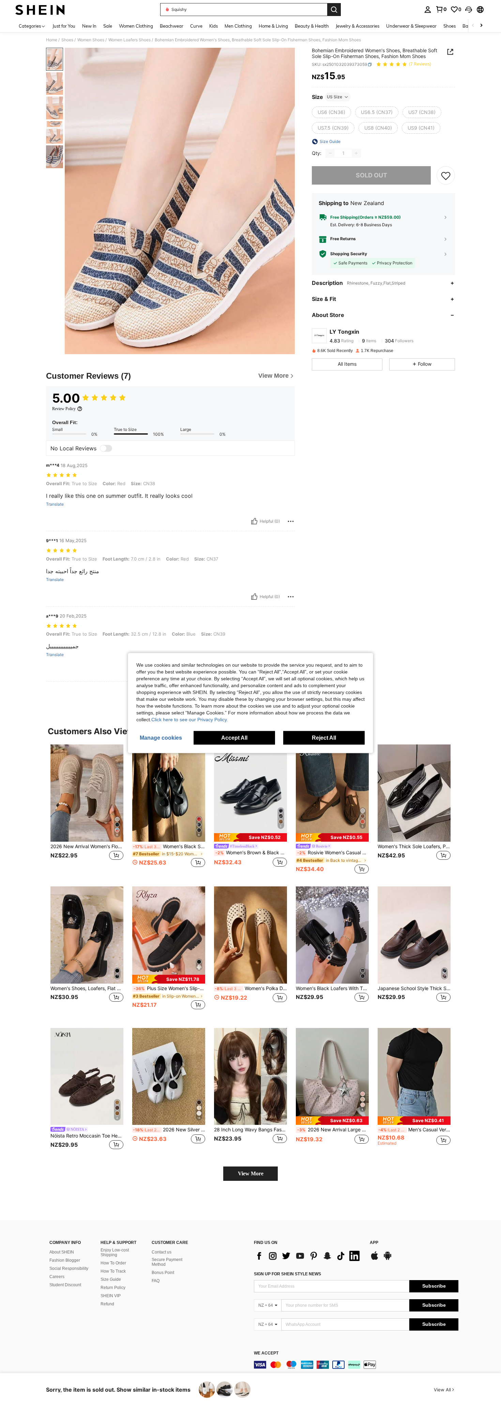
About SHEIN (61, 1252)
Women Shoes (90, 40)
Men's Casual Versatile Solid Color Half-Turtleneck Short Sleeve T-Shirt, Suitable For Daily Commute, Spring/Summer (414, 1129)
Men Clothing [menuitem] (238, 26)
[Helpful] (254, 521)
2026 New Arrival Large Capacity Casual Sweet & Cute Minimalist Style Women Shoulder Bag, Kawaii (333, 1129)
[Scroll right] (481, 25)
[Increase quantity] (356, 153)
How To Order (113, 1263)
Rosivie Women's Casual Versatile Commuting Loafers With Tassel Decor (333, 852)
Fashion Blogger (64, 1260)
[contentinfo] (356, 1365)
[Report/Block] (291, 521)
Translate (55, 504)
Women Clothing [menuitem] (136, 26)
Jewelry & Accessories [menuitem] (357, 26)
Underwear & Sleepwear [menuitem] (411, 26)
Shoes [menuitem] (449, 26)
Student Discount (65, 1284)
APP (374, 1243)
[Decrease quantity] (330, 153)
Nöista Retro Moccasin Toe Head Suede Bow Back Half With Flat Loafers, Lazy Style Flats (86, 1136)
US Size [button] (334, 96)
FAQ (156, 1280)
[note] (250, 837)
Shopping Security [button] (348, 253)
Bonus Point (163, 1272)
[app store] (374, 1259)
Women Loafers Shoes (129, 40)
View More (250, 1173)
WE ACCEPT (266, 1353)
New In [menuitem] (89, 26)
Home (51, 40)
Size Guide (111, 1279)
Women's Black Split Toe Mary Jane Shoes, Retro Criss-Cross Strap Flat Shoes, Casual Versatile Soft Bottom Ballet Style (169, 846)
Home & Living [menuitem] (273, 26)
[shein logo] (40, 9)
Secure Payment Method (167, 1262)
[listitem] (87, 810)
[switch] (106, 448)
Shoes (67, 40)
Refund (107, 1304)
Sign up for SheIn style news (287, 1274)
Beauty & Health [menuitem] (312, 26)
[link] (441, 9)
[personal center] (428, 9)
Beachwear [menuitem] (171, 26)
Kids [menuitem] (213, 26)
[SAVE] (446, 175)
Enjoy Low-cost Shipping (115, 1252)
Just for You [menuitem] (63, 26)
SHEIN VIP (111, 1295)
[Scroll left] (473, 25)
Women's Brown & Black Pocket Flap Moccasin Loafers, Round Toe (251, 852)
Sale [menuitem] (107, 26)
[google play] (387, 1259)
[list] (308, 1256)
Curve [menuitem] (196, 26)
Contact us (161, 1252)
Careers (56, 1276)
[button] (469, 9)
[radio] (331, 112)
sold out (371, 175)
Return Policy (113, 1287)
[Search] (334, 9)
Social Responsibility (68, 1268)
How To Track (113, 1271)
